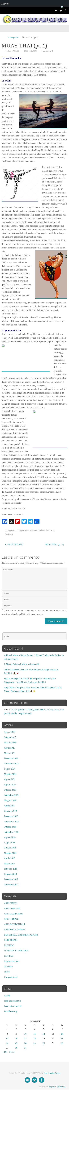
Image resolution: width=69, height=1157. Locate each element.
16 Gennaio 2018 (30, 51)
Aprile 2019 (9, 806)
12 (44, 1034)
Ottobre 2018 (10, 827)
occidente (8, 966)
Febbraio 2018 (10, 869)
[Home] (3, 37)
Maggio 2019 (10, 800)
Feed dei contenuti (12, 1001)
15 (7, 1038)
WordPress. (61, 1087)
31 (25, 1048)
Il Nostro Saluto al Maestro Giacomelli (21, 664)
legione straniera (11, 961)
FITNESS (8, 956)
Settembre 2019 (11, 795)
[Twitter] (60, 10)
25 (34, 1043)
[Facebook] (65, 10)
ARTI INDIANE (11, 919)
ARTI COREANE (12, 908)
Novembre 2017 (11, 884)
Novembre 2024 (11, 763)
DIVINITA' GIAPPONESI (16, 950)
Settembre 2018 (11, 832)
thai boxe (41, 530)
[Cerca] (64, 636)
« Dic (4, 1052)
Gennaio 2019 (10, 811)
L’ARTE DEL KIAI (13, 544)
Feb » (11, 1052)
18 (34, 1038)
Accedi (7, 995)
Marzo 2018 (9, 863)
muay (27, 530)
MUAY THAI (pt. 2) (55, 544)
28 (62, 1043)
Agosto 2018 (10, 837)
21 (62, 1038)
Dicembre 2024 (11, 758)
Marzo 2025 (9, 753)
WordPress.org (10, 1011)
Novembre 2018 (11, 821)
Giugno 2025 (10, 737)
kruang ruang (10, 530)
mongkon (20, 530)
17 (25, 1038)
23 (16, 1043)
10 (25, 1034)
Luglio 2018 (9, 842)
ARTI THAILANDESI (14, 929)
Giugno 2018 (10, 848)
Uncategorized (13, 37)
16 (16, 1038)
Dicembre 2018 (11, 816)
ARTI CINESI (10, 903)
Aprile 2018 (9, 858)
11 (35, 1034)
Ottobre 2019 (10, 790)
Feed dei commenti (12, 1006)
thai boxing (50, 530)
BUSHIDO (9, 945)
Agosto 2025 (10, 732)
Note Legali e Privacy (52, 1073)
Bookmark (9, 534)
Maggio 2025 (10, 742)
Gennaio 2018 (10, 874)
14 (62, 1034)
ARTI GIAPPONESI (13, 914)
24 (25, 1043)
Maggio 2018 (10, 853)
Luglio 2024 (9, 769)
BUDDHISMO (10, 940)
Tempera (51, 1087)
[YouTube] (56, 10)
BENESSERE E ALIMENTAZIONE (21, 935)
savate (6, 972)
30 (16, 1048)
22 (7, 1043)
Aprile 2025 (9, 748)
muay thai (33, 530)
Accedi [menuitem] (5, 3)
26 (44, 1043)
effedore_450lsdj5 (12, 51)
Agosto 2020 (10, 784)
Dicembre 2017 (11, 879)
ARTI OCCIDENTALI (14, 924)
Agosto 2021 (10, 779)
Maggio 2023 (10, 774)
